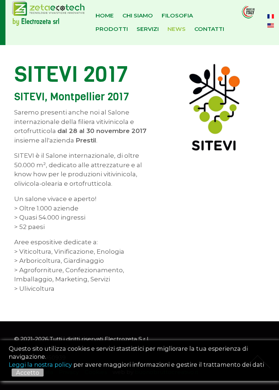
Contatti (209, 28)
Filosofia (177, 15)
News (176, 28)
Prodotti (112, 28)
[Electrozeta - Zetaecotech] (43, 22)
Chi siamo (137, 15)
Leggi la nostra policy (40, 364)
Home (105, 15)
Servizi (148, 28)
